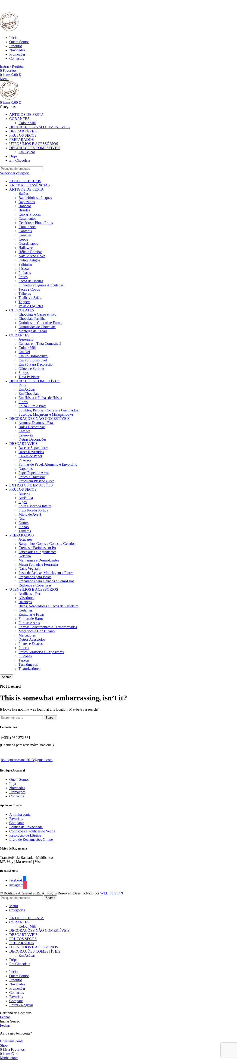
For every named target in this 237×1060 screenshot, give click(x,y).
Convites (25, 235)
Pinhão (24, 527)
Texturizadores (29, 669)
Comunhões (27, 227)
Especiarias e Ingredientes (37, 552)
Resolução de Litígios (25, 835)
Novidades (17, 788)
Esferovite (26, 435)
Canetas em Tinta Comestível (40, 343)
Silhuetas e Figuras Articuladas (41, 285)
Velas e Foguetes (31, 306)
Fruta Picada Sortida (33, 510)
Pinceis (24, 648)
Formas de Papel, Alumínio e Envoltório (48, 464)
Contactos (16, 796)
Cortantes (25, 610)
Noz (22, 519)
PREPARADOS (21, 535)
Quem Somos (19, 779)
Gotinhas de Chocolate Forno (40, 323)
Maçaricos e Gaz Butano (37, 631)
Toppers (24, 302)
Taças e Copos (29, 289)
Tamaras (25, 531)
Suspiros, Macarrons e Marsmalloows (46, 414)
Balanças (25, 602)
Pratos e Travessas (32, 477)
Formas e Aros (29, 623)
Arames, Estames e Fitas (36, 423)
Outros (23, 523)
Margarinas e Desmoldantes (39, 560)
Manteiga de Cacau (33, 331)
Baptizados (27, 202)
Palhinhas (26, 264)
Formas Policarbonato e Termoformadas (48, 627)
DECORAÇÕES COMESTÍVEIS (34, 381)
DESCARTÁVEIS (23, 443)
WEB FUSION (111, 893)
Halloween (26, 248)
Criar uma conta (11, 1041)
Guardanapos (28, 243)
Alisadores (26, 598)
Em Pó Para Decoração (36, 364)
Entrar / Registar (21, 1005)
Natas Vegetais (29, 569)
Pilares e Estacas (31, 644)
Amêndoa (26, 498)
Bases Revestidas (31, 452)
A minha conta (20, 814)
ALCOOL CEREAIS (25, 181)
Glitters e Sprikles (31, 368)
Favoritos (16, 819)
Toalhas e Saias (30, 298)
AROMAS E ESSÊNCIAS (29, 185)
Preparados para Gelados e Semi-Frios (46, 581)
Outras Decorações (32, 439)
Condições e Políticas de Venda (32, 831)
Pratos (23, 277)
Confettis (25, 231)
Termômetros (28, 664)
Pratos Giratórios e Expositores (41, 652)
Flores (23, 402)
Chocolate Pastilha (32, 318)
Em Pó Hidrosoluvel (33, 356)
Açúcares (25, 539)
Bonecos (25, 206)
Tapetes (24, 660)
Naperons (26, 468)
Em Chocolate (29, 393)
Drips (23, 385)
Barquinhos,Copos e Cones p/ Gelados (47, 544)
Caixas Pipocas (30, 214)
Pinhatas (25, 273)
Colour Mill (27, 123)
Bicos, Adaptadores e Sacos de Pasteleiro (48, 606)
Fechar (5, 1017)
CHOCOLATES (21, 310)
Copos (23, 239)
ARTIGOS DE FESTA (26, 189)
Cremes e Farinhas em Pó (37, 548)
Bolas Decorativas (32, 427)
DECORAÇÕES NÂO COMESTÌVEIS (39, 418)
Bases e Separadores (33, 448)
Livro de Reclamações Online (31, 839)
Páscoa (24, 268)
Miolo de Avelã (30, 514)
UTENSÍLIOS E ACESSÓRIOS (33, 589)
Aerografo (26, 339)
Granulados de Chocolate (37, 327)
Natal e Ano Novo (32, 256)
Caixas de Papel (30, 456)
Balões (23, 193)
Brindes (24, 210)
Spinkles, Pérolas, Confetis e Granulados (48, 410)
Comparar (16, 823)
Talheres (25, 293)
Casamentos (27, 218)
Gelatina (25, 556)
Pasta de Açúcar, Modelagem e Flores (46, 573)
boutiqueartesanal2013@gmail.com (27, 760)
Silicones (25, 656)
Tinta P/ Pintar (29, 377)
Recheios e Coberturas (35, 585)
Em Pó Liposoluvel (33, 360)
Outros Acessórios (32, 639)
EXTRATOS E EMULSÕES (31, 485)
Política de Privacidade (26, 827)
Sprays (23, 373)
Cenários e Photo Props (36, 223)
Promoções (17, 792)
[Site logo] (9, 30)
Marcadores (27, 635)
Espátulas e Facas (31, 614)
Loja (12, 784)
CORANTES (19, 335)
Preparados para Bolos (35, 577)
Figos (23, 502)
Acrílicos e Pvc (30, 594)
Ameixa (24, 494)
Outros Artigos (29, 260)
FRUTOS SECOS (23, 489)
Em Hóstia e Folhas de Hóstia (40, 398)
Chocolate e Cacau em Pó (37, 314)
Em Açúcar (27, 152)
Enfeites (24, 431)
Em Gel (24, 352)
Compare (16, 1001)
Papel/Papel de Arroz (34, 473)
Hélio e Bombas (30, 252)
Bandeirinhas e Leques (35, 198)
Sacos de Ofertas (31, 281)
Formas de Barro (31, 619)
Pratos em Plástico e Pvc (36, 481)
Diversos (25, 460)
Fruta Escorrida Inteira (35, 506)
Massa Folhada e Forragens (39, 564)
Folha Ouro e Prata (32, 406)
